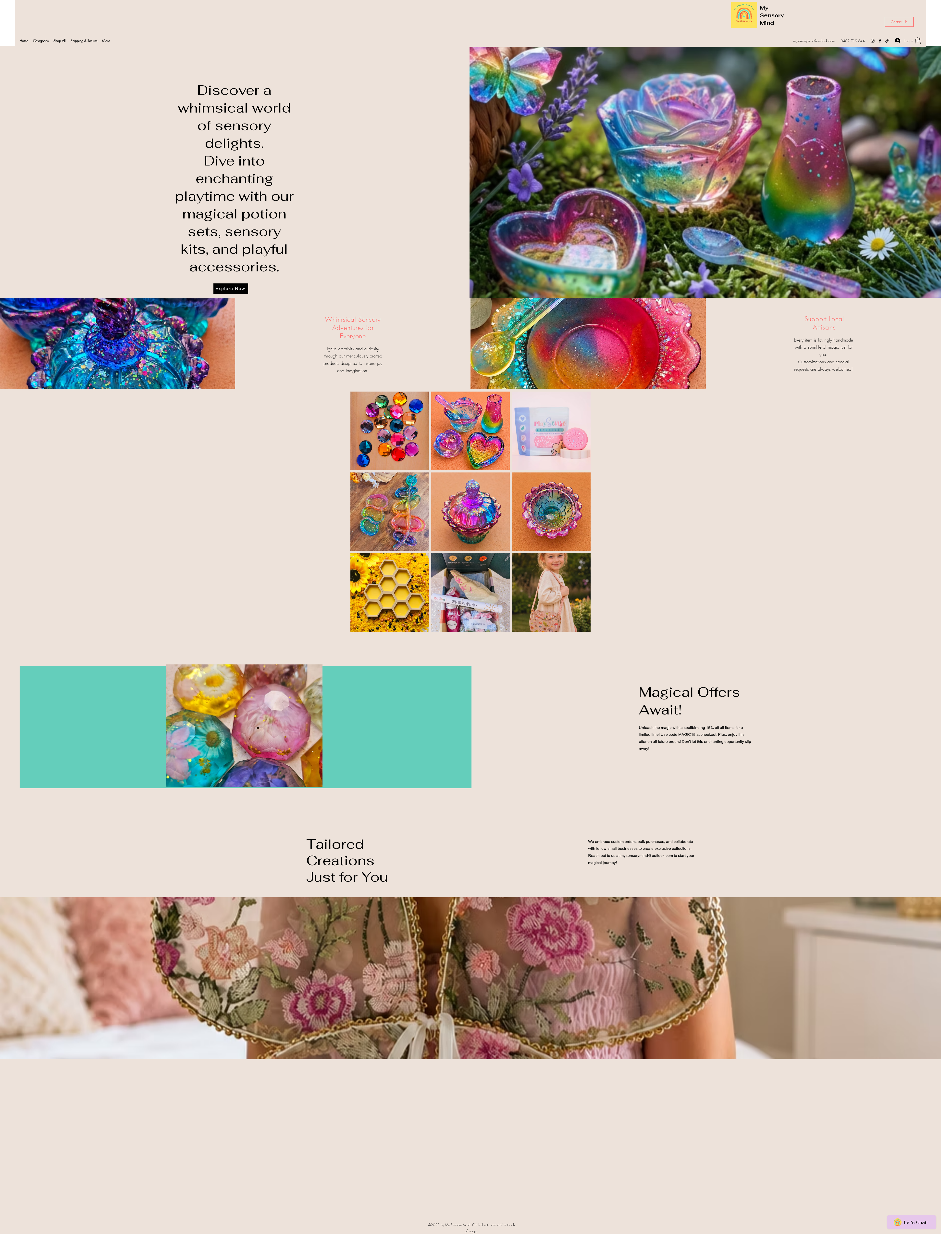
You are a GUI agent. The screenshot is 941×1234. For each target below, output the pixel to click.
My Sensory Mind (772, 15)
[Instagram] (872, 40)
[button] (41, 40)
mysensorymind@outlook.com (814, 40)
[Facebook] (880, 40)
